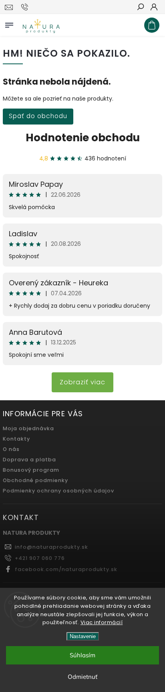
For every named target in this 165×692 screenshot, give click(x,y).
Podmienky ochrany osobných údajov (58, 490)
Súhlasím (82, 655)
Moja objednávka (28, 428)
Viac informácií (101, 622)
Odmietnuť (82, 676)
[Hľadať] (140, 8)
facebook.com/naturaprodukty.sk (66, 569)
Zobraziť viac (82, 382)
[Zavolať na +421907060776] (26, 7)
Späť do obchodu (38, 116)
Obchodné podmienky (35, 480)
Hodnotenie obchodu (83, 137)
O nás (11, 449)
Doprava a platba (29, 459)
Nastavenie (83, 636)
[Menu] (9, 24)
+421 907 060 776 (40, 558)
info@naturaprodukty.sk (51, 547)
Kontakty (16, 438)
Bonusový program (31, 470)
